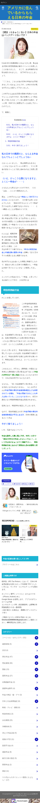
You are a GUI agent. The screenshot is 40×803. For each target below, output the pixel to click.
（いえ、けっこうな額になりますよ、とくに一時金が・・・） (20, 135)
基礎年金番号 (8, 688)
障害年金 (7, 765)
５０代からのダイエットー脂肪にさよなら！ (17, 778)
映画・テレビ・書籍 (11, 707)
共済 (5, 650)
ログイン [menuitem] (4, 2)
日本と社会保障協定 (11, 701)
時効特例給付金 (12, 141)
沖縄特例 (7, 726)
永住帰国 (7, 720)
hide (24, 120)
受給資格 (7, 663)
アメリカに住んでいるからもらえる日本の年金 (20, 12)
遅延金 (26, 484)
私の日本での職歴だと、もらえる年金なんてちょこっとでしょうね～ (20, 127)
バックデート (8, 484)
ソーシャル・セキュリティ (14, 638)
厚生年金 (7, 657)
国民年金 (7, 676)
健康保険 (7, 644)
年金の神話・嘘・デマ (12, 695)
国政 (5, 669)
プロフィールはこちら (10, 564)
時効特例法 (7, 481)
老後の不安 (8, 739)
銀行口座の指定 (9, 758)
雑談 (5, 771)
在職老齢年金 (8, 682)
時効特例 (17, 484)
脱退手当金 (7, 745)
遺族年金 (7, 752)
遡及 (32, 484)
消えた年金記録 (9, 733)
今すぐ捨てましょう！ (17, 145)
